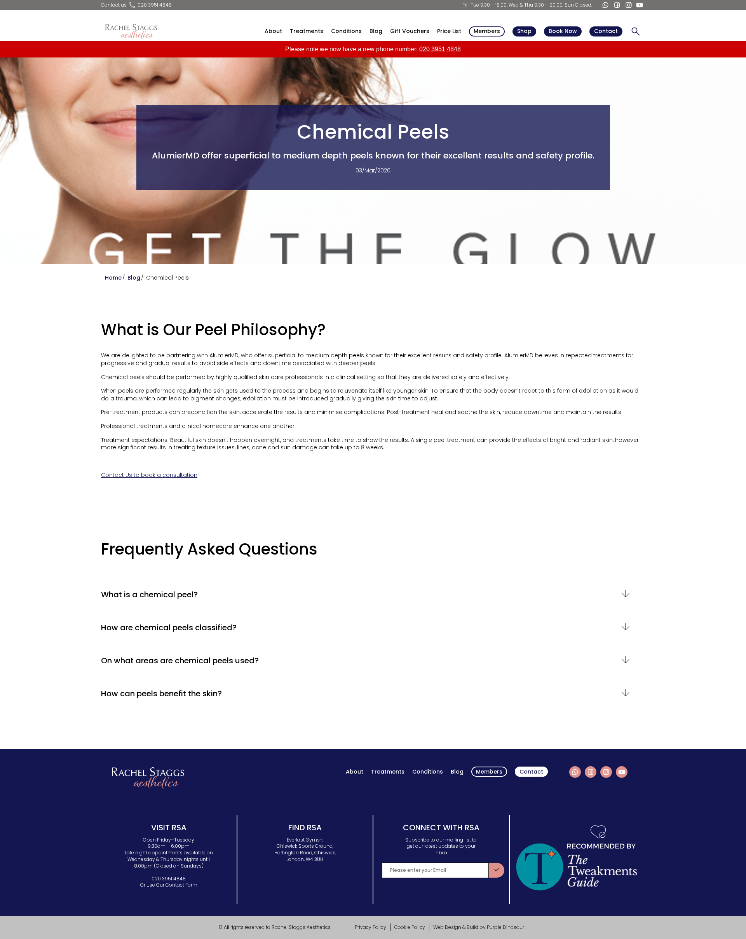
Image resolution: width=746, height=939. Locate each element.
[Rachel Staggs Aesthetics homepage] (131, 31)
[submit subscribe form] (496, 870)
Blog (376, 31)
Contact (606, 31)
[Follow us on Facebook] (617, 5)
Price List (449, 31)
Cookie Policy (409, 927)
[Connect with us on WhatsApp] (605, 5)
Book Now (563, 31)
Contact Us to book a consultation (149, 475)
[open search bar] (635, 31)
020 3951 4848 (440, 49)
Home (113, 278)
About (273, 31)
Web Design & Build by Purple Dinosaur (478, 927)
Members (487, 31)
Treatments (306, 31)
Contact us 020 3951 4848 (136, 5)
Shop (524, 31)
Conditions (346, 31)
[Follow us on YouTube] (639, 5)
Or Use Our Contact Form (168, 885)
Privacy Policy (370, 927)
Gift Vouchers (409, 31)
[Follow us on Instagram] (628, 5)
